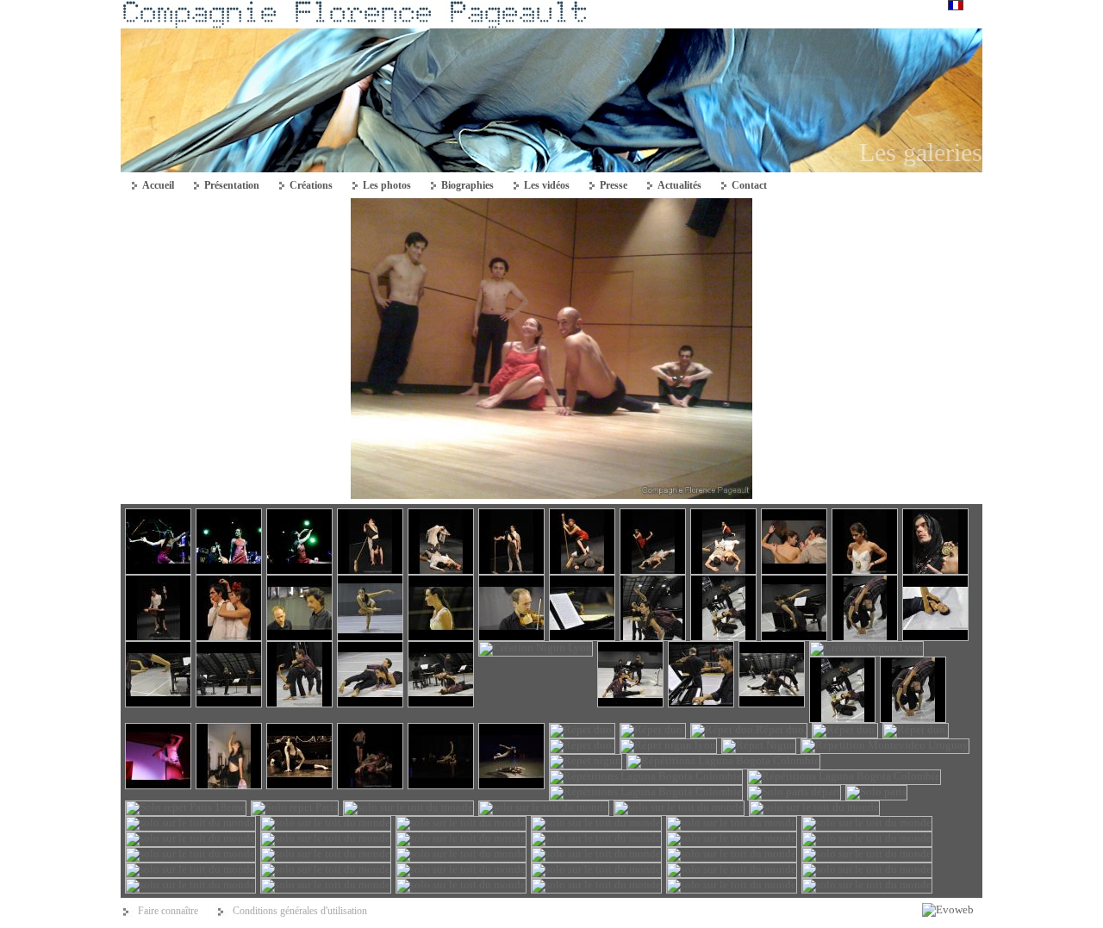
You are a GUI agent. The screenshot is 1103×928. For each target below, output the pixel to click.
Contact (749, 185)
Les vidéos (547, 185)
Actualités (679, 185)
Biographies (467, 185)
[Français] (955, 6)
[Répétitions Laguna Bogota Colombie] (551, 495)
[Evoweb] (948, 910)
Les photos (387, 185)
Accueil (158, 185)
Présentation (231, 185)
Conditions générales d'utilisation (300, 911)
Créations (311, 185)
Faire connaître (168, 911)
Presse (613, 185)
